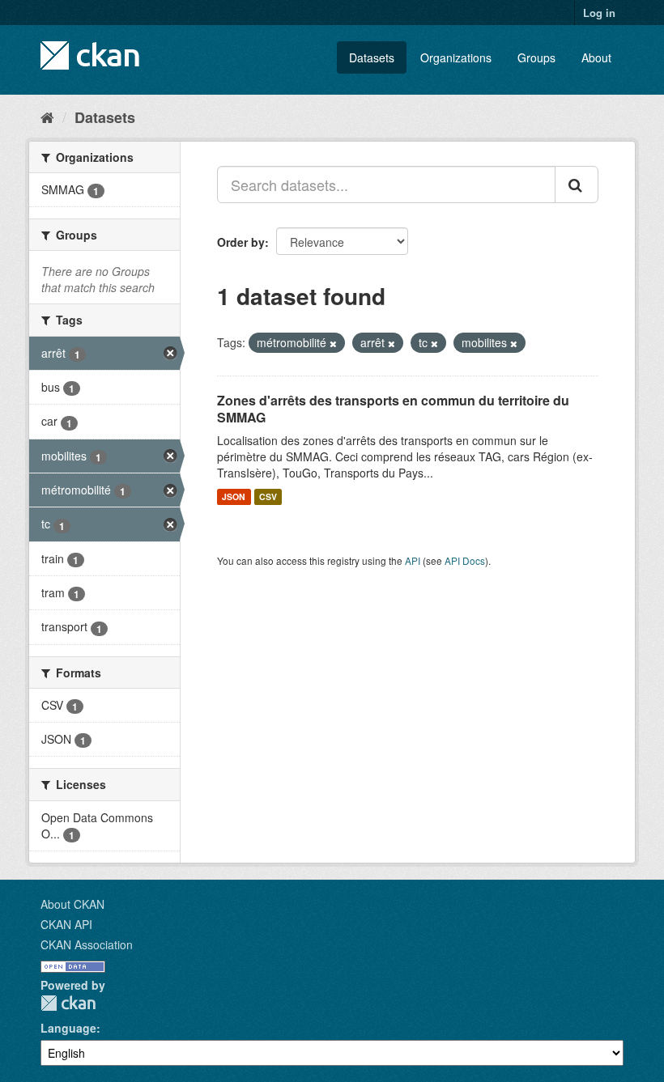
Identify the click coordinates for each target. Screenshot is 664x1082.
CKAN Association (86, 944)
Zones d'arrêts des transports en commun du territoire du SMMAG (393, 408)
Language (68, 1028)
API (412, 560)
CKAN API (66, 924)
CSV (268, 496)
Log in (599, 12)
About (596, 57)
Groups (536, 57)
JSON (233, 496)
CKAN (68, 1003)
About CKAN (72, 904)
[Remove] (333, 343)
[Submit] (576, 184)
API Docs (465, 560)
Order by (241, 242)
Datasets (371, 57)
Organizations (456, 57)
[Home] (47, 116)
